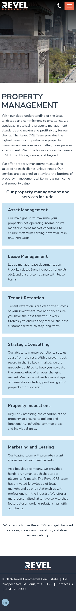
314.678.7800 (59, 5)
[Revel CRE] (38, 566)
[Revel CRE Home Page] (15, 6)
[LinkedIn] (5, 602)
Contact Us (65, 584)
